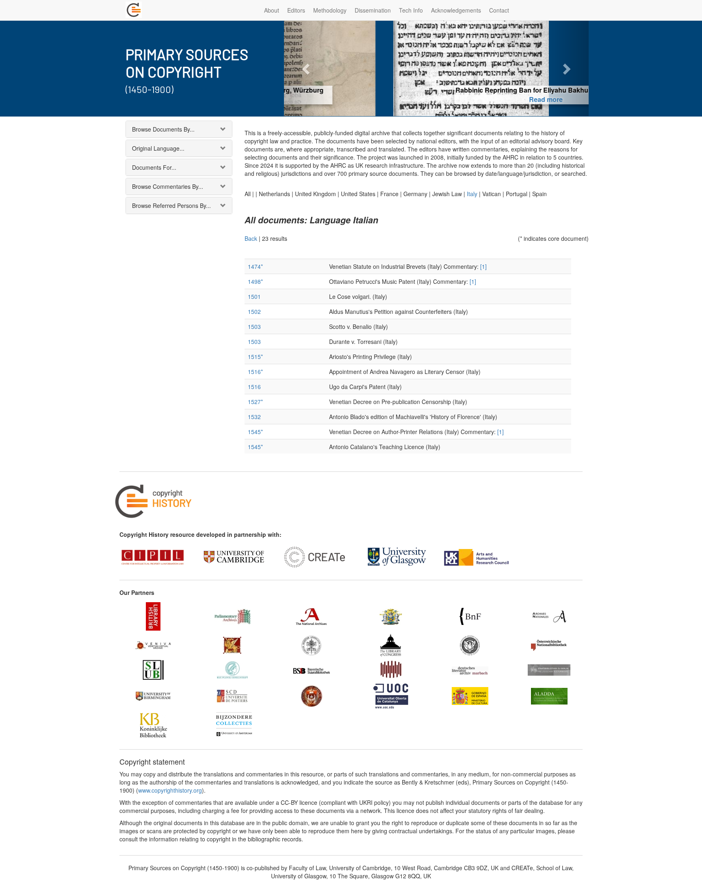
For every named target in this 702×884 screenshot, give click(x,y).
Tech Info (411, 10)
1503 (254, 326)
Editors (296, 10)
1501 (254, 296)
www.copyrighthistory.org (170, 790)
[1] (483, 266)
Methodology (330, 10)
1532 (254, 417)
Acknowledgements (456, 10)
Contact (499, 10)
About (271, 10)
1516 (254, 387)
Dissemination (373, 10)
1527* (255, 402)
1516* (255, 371)
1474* (255, 266)
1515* (255, 356)
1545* (255, 432)
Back (251, 238)
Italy (472, 194)
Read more (436, 99)
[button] (307, 68)
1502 (254, 311)
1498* (255, 281)
